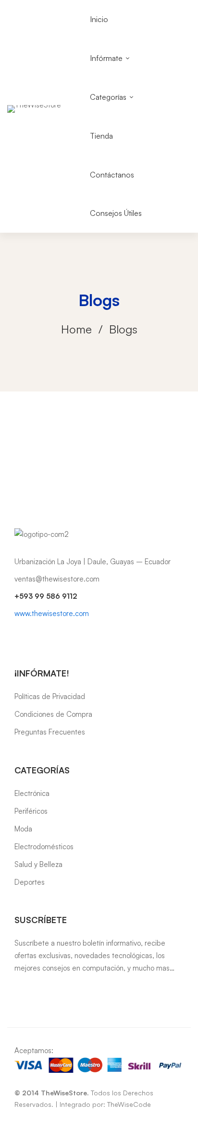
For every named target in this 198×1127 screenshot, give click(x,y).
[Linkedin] (48, 635)
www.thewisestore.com (51, 613)
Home (76, 329)
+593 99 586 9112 (45, 596)
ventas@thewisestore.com (56, 578)
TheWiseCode (129, 1104)
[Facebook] (17, 635)
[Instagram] (32, 635)
